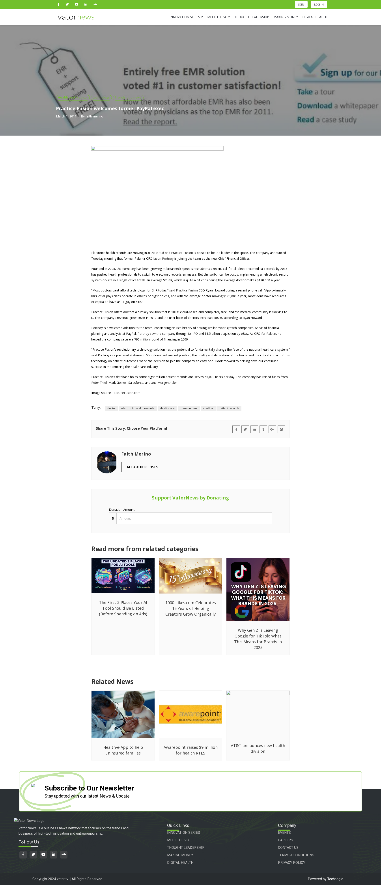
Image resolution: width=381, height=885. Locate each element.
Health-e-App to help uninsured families (123, 750)
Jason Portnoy (163, 258)
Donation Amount (122, 509)
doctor (111, 408)
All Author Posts (142, 467)
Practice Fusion (182, 253)
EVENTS (284, 832)
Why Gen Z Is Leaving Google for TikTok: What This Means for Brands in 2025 (258, 639)
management (189, 408)
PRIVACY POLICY (291, 862)
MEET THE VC (178, 840)
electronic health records (138, 408)
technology (101, 97)
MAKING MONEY (180, 855)
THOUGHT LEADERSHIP (186, 847)
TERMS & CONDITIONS (296, 855)
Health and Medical (73, 97)
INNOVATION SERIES (183, 832)
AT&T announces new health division (258, 748)
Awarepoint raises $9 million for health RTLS (191, 750)
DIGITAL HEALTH (180, 862)
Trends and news (128, 97)
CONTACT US (288, 847)
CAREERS (285, 840)
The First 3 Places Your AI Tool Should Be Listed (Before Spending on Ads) (123, 608)
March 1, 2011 (66, 116)
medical (208, 408)
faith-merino (94, 116)
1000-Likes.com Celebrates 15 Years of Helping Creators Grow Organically (190, 608)
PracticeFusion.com (126, 393)
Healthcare (167, 408)
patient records (229, 408)
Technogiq (335, 879)
